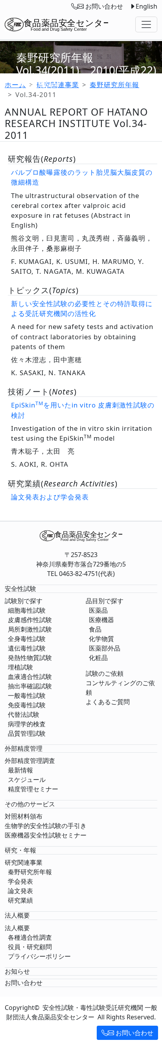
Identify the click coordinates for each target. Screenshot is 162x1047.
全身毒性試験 (27, 638)
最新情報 (20, 770)
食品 (95, 629)
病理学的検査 (27, 724)
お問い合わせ (133, 1032)
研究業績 (20, 900)
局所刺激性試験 (30, 629)
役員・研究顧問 (30, 946)
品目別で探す (104, 600)
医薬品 (98, 610)
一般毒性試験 (27, 695)
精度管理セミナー (33, 789)
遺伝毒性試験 (27, 648)
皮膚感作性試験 (30, 619)
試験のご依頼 (104, 673)
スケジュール (27, 779)
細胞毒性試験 (27, 610)
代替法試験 (23, 714)
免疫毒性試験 (27, 705)
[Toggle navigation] (146, 24)
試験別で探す (23, 600)
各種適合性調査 (30, 937)
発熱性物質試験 (30, 657)
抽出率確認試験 (30, 686)
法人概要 (17, 928)
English (146, 6)
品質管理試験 (27, 733)
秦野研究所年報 (30, 872)
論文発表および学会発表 (50, 496)
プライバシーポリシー (39, 956)
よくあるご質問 (108, 701)
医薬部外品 (104, 648)
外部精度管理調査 (30, 760)
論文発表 (20, 890)
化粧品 (98, 657)
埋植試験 (20, 667)
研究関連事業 (23, 862)
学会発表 (20, 881)
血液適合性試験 (30, 676)
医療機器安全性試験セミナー (46, 835)
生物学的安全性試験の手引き (46, 825)
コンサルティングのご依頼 (120, 688)
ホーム (15, 84)
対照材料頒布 (23, 816)
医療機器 (101, 619)
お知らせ (17, 971)
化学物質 (101, 638)
